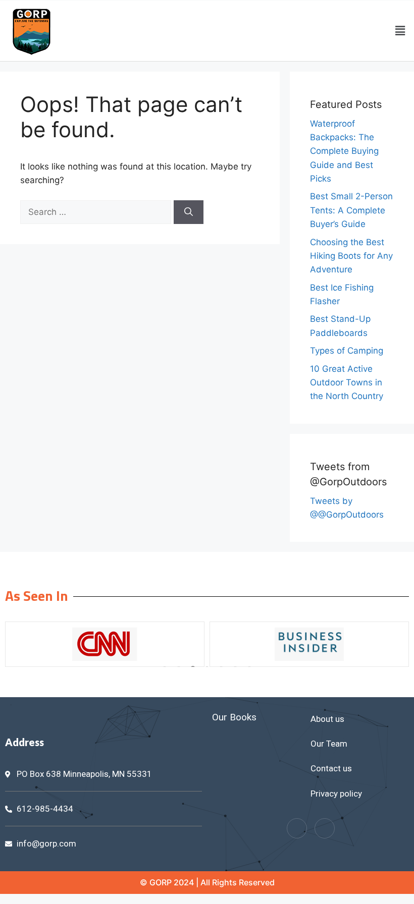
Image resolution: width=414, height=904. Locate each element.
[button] (400, 30)
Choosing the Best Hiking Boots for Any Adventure (351, 255)
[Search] (188, 212)
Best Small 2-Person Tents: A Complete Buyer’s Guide (351, 210)
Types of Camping (346, 351)
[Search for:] (97, 212)
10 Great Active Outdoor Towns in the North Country (346, 382)
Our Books (234, 717)
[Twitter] (325, 828)
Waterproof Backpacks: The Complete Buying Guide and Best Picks (344, 151)
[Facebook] (297, 828)
